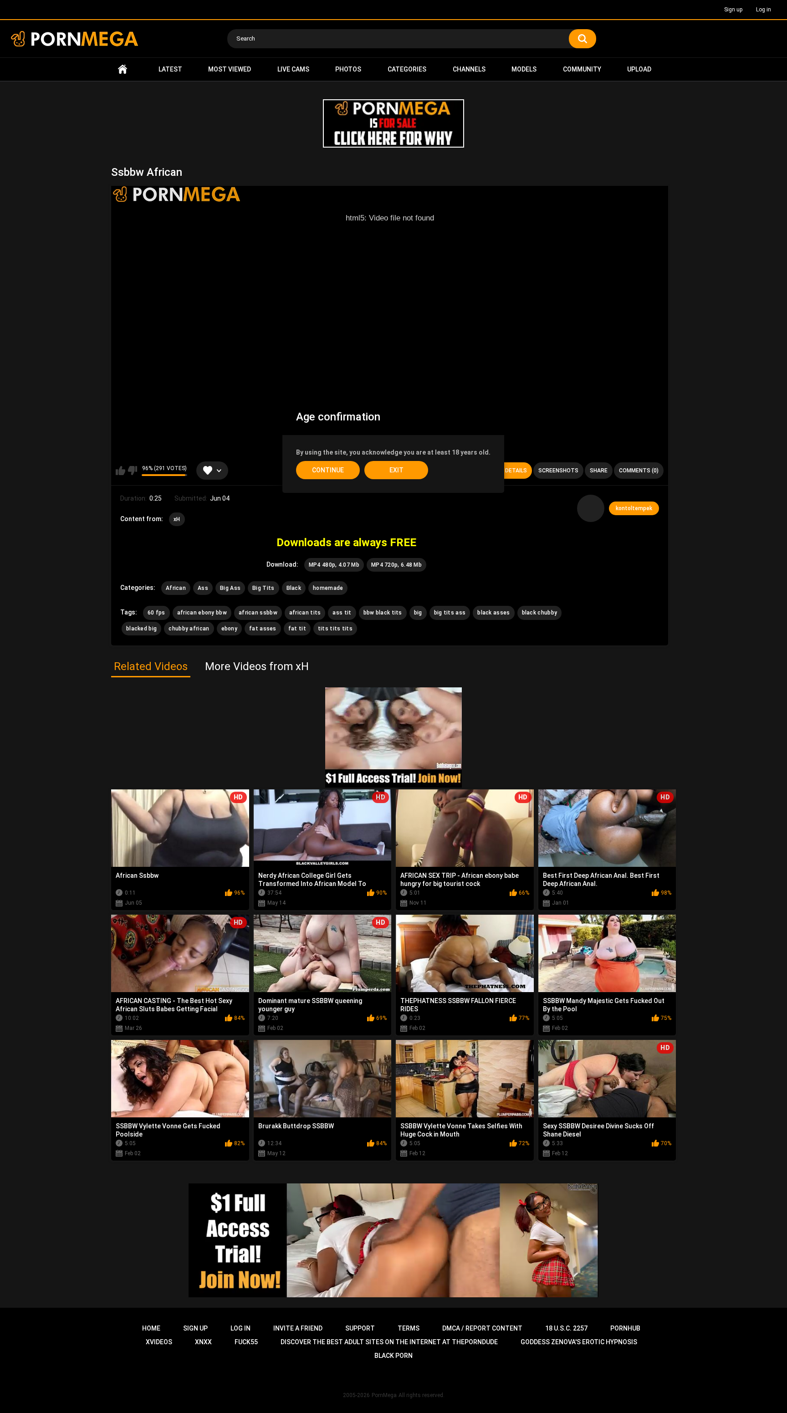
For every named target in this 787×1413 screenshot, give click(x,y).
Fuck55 (246, 1342)
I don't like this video (132, 470)
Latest (170, 69)
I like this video (120, 470)
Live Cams (293, 69)
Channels (469, 69)
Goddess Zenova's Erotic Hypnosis (579, 1342)
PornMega (384, 1395)
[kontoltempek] (590, 508)
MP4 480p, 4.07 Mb (334, 565)
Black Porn (393, 1355)
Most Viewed (229, 69)
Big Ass (230, 588)
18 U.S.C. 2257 (566, 1328)
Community (582, 69)
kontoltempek (634, 508)
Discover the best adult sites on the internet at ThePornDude (389, 1342)
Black (294, 588)
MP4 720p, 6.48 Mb (396, 565)
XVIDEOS (159, 1342)
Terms (408, 1328)
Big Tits (263, 588)
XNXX (203, 1342)
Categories (407, 69)
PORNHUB (625, 1328)
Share (599, 470)
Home (122, 69)
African (176, 588)
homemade (328, 588)
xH (177, 519)
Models (524, 69)
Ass (203, 588)
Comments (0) (639, 470)
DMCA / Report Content (482, 1328)
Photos (348, 69)
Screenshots (558, 470)
